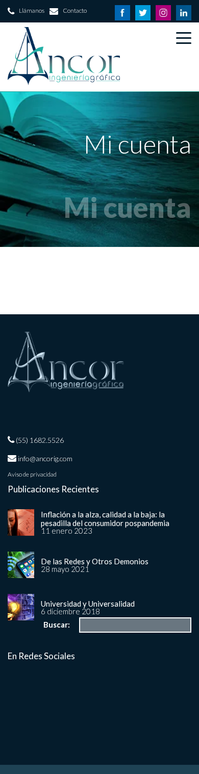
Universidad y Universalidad (88, 603)
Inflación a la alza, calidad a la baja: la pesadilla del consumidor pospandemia (105, 519)
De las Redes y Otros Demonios (94, 561)
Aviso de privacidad (32, 474)
